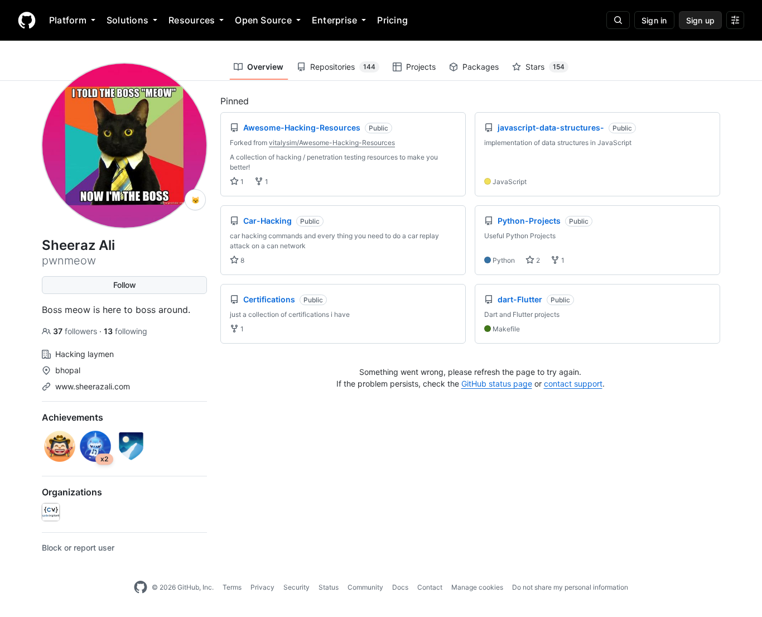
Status (329, 587)
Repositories (342, 66)
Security (296, 587)
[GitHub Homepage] (140, 587)
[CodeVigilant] (51, 512)
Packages (480, 66)
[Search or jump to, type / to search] (618, 20)
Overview (265, 66)
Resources (191, 20)
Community (365, 587)
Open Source (263, 20)
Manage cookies (477, 587)
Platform (67, 20)
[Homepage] (27, 20)
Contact (429, 587)
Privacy (262, 587)
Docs (400, 587)
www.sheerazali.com (92, 386)
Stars (545, 66)
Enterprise (334, 20)
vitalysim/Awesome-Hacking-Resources (332, 142)
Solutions (127, 20)
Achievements (72, 417)
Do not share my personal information (570, 587)
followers (76, 331)
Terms (232, 587)
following (125, 331)
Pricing (392, 20)
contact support (573, 383)
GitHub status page (496, 383)
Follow (124, 285)
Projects (421, 66)
